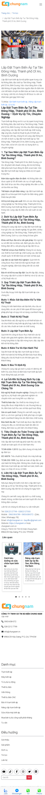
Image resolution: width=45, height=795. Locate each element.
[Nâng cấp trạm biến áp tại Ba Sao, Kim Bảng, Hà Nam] (33, 548)
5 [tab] (29, 595)
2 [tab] (19, 595)
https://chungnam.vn (17, 523)
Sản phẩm (5, 745)
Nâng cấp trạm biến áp (10, 707)
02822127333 (24, 511)
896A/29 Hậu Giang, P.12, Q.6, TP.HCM (17, 532)
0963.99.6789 (14, 514)
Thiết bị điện (6, 687)
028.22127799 (11, 511)
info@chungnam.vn (15, 520)
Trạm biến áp (6, 672)
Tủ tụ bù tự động (8, 682)
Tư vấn (4, 723)
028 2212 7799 (10, 626)
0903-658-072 (10, 621)
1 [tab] (16, 595)
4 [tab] (26, 595)
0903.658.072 (27, 514)
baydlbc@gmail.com (32, 520)
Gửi (29, 777)
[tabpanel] (11, 567)
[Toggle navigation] (41, 4)
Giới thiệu (5, 740)
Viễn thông (5, 692)
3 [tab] (22, 595)
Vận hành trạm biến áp (18, 102)
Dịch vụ (4, 750)
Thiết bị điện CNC (8, 697)
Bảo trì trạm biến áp (9, 702)
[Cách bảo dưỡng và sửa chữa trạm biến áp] (11, 548)
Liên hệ (4, 760)
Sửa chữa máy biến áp (10, 712)
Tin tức (15, 13)
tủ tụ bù (12, 104)
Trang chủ (5, 13)
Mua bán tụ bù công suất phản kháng (16, 717)
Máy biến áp (6, 677)
